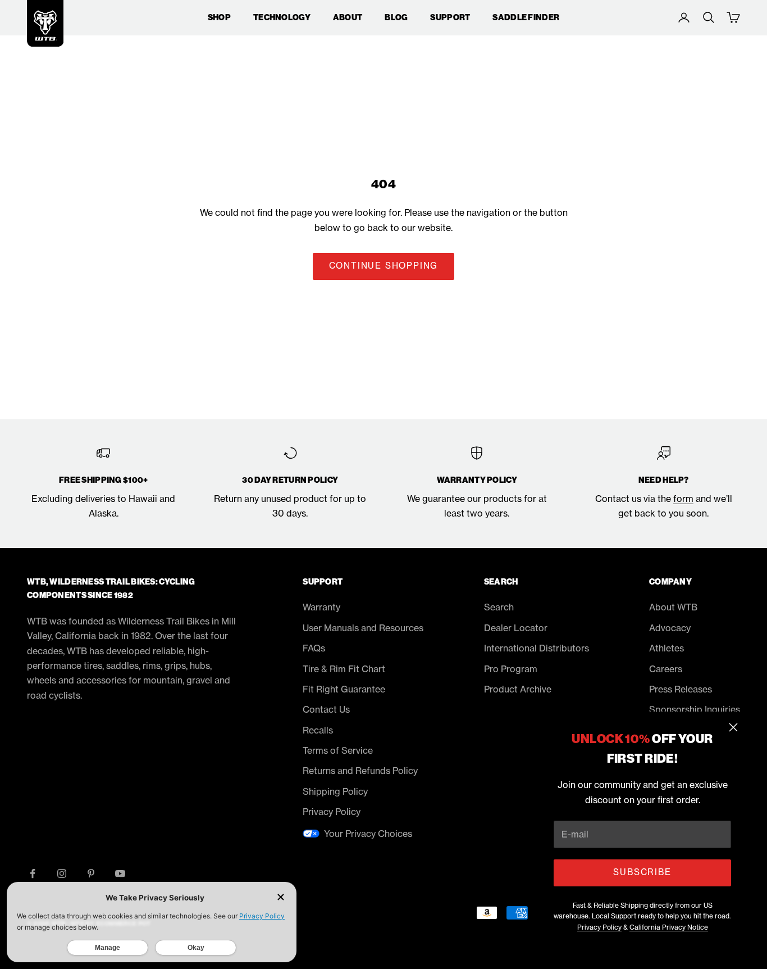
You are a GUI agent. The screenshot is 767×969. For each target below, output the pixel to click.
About (347, 17)
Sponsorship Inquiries (694, 709)
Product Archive (517, 689)
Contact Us (326, 709)
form (683, 498)
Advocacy (670, 627)
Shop (219, 17)
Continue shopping (384, 265)
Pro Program (510, 668)
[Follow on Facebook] (32, 873)
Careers (665, 668)
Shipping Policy (335, 791)
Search (499, 607)
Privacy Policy (599, 927)
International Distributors (536, 648)
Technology (282, 17)
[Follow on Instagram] (61, 873)
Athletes (666, 648)
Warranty (321, 607)
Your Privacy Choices (368, 833)
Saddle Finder (525, 17)
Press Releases (680, 689)
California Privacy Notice (668, 927)
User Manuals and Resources (363, 627)
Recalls (318, 730)
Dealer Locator (515, 627)
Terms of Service (338, 750)
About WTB (673, 607)
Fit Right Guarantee (344, 689)
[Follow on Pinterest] (91, 873)
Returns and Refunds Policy (360, 770)
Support (450, 17)
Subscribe (642, 872)
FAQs (314, 648)
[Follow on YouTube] (120, 873)
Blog (396, 17)
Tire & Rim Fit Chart (344, 668)
